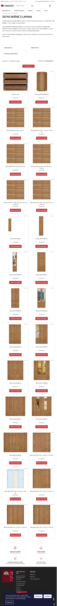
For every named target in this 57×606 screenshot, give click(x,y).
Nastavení (9, 602)
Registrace (32, 576)
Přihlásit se (32, 574)
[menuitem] (7, 11)
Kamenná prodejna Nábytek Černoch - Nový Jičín (45, 1)
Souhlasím (47, 596)
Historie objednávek (34, 579)
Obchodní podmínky (21, 581)
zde (24, 598)
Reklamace (18, 590)
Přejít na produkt (15, 138)
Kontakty (18, 587)
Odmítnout (38, 596)
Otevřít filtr (28, 66)
